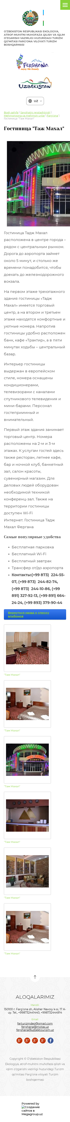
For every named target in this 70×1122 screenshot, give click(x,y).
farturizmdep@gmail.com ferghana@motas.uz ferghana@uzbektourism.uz (35, 1027)
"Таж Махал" (12, 674)
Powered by (30, 1103)
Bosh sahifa (11, 112)
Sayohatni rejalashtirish (35, 112)
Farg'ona (52, 115)
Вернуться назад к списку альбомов (28, 614)
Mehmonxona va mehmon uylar (24, 115)
